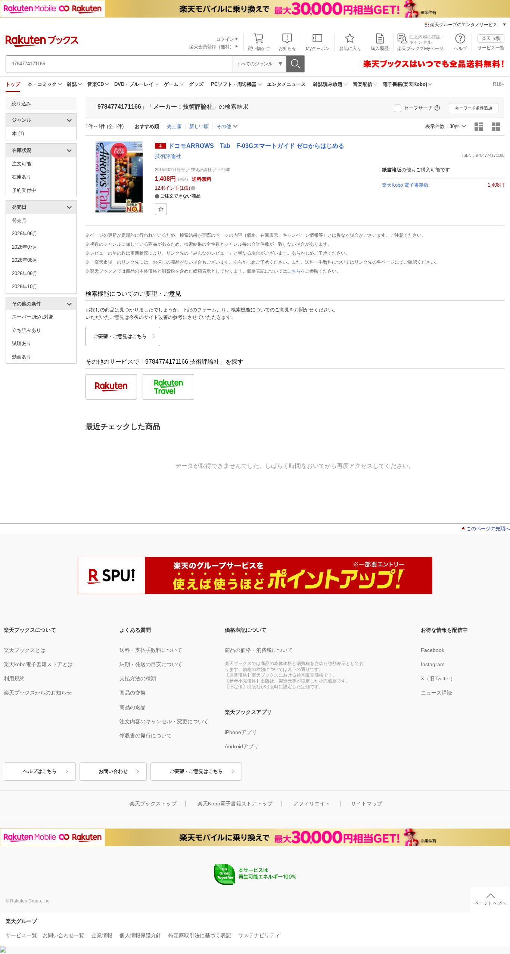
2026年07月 (24, 247)
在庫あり (21, 177)
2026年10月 (24, 286)
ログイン (225, 39)
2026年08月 (24, 260)
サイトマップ (366, 804)
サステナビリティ (259, 935)
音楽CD (95, 84)
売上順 (174, 126)
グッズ (196, 84)
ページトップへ (490, 903)
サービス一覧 (491, 47)
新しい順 (199, 126)
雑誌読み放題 (327, 84)
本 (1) (18, 133)
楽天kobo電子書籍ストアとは (38, 664)
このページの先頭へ (488, 528)
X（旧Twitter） (438, 678)
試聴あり (21, 343)
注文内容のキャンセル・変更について (163, 721)
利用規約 (14, 678)
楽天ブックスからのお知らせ (38, 693)
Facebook (432, 650)
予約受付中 (24, 190)
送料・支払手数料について (150, 650)
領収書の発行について (145, 736)
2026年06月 (24, 233)
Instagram (433, 664)
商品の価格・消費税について (259, 650)
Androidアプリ (242, 746)
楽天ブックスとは (25, 650)
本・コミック (42, 84)
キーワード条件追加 (473, 108)
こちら (294, 271)
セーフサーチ (418, 108)
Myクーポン (318, 48)
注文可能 (21, 164)
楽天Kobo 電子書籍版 (405, 185)
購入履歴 (380, 48)
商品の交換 (132, 693)
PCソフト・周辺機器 (233, 84)
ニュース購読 (436, 693)
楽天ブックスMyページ (420, 48)
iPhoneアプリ (241, 732)
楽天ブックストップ (153, 804)
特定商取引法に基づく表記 (199, 935)
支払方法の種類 (137, 678)
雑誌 (72, 84)
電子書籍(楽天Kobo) (405, 84)
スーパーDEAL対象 (33, 317)
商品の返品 (132, 707)
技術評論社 (168, 156)
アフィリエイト (311, 804)
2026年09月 (24, 273)
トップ (13, 84)
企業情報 (101, 935)
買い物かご (259, 48)
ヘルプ (460, 48)
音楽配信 (362, 84)
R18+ (498, 84)
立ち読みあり (26, 330)
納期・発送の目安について (150, 664)
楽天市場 (491, 38)
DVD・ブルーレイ (133, 84)
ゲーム (171, 84)
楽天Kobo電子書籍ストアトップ (235, 804)
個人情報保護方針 (140, 935)
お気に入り (350, 48)
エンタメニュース (286, 84)
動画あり (21, 357)
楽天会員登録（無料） (211, 46)
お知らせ (287, 48)
